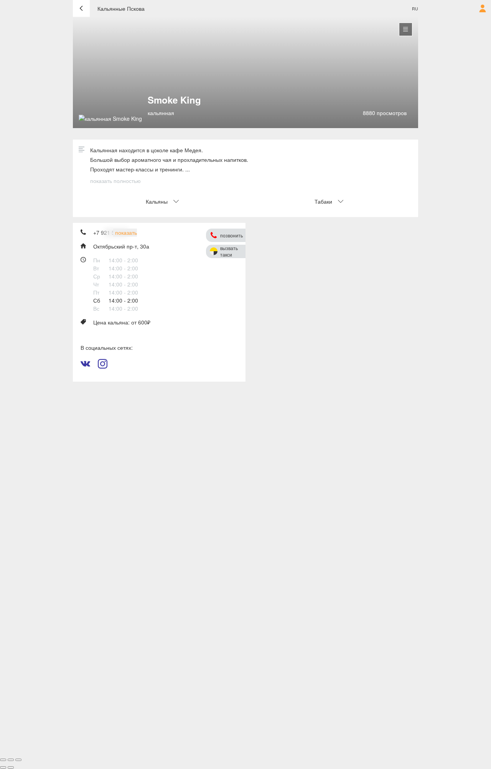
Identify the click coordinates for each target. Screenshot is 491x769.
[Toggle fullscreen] (11, 760)
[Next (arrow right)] (11, 767)
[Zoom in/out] (18, 760)
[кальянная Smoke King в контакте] (85, 366)
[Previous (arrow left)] (3, 767)
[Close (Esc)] (3, 760)
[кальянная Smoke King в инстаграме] (102, 366)
